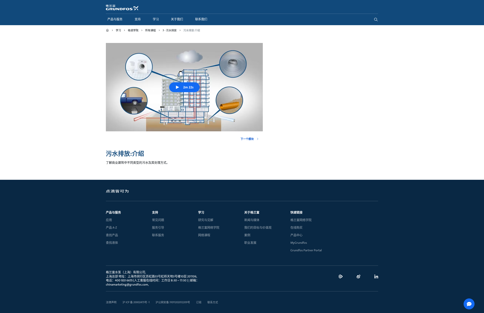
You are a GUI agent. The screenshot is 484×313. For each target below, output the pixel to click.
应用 (109, 220)
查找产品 (112, 235)
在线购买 (296, 228)
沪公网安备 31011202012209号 (173, 302)
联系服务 (158, 235)
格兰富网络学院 (208, 228)
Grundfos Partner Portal (306, 250)
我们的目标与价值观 (257, 228)
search (376, 19)
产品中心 (296, 235)
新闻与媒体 (251, 220)
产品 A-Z (111, 228)
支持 (155, 212)
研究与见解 (205, 220)
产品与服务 (113, 212)
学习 (201, 212)
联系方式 (212, 302)
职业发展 (250, 243)
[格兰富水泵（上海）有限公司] (107, 31)
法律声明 (111, 302)
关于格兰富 (251, 212)
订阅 (198, 302)
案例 (247, 235)
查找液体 (112, 243)
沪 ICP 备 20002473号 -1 (136, 302)
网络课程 (204, 235)
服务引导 (158, 228)
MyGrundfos (298, 243)
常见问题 (158, 220)
